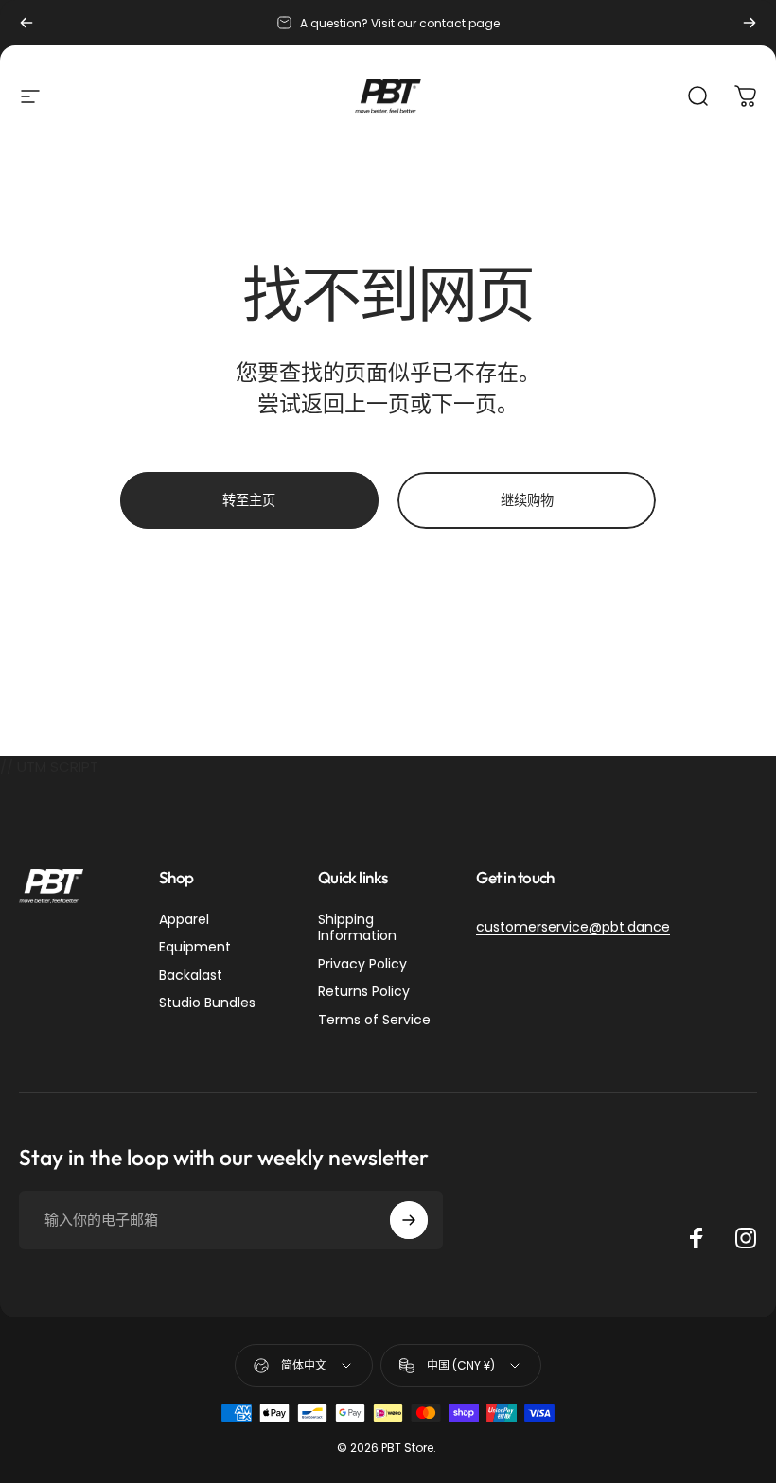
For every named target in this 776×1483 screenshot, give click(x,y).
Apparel (184, 920)
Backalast (190, 976)
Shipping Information (357, 928)
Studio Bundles (207, 1003)
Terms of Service (374, 1020)
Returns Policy (364, 992)
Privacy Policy (362, 964)
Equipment (195, 947)
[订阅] (409, 1220)
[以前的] (26, 22)
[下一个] (749, 22)
